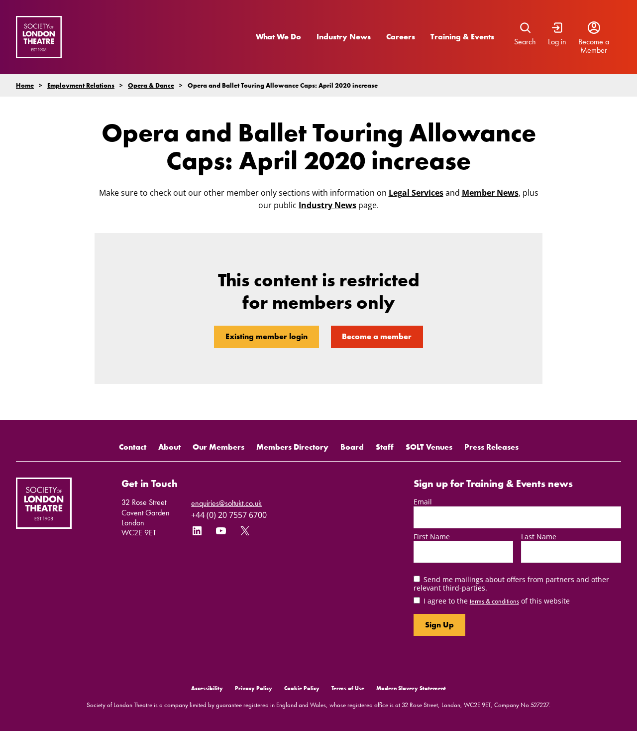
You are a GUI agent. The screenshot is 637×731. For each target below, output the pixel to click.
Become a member (377, 337)
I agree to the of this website (497, 601)
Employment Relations (80, 85)
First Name (432, 536)
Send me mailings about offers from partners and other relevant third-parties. (511, 584)
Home (25, 85)
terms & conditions (494, 601)
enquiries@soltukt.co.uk (226, 503)
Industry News (344, 37)
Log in (557, 42)
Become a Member (593, 46)
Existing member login (266, 337)
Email (423, 501)
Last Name (538, 536)
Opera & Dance (151, 85)
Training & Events (462, 37)
